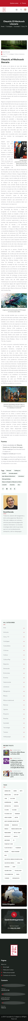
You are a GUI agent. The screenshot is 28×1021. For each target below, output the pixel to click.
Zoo (19, 484)
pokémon (18, 847)
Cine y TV (24, 26)
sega (18, 863)
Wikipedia (19, 445)
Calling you (17, 470)
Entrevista (8, 806)
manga (6, 828)
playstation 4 (8, 847)
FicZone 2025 (8, 813)
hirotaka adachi (13, 473)
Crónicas (5, 650)
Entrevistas (6, 673)
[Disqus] (14, 557)
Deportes (6, 664)
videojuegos (15, 878)
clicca (5, 459)
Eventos (5, 677)
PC (13, 840)
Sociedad (17, 26)
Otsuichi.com (6, 447)
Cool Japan (9, 26)
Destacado (6, 668)
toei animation (9, 874)
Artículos (6, 632)
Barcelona (8, 794)
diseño (16, 802)
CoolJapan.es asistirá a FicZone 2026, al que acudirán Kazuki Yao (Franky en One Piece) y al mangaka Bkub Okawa (17, 764)
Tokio (17, 874)
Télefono (3, 988)
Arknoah (8, 470)
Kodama (7, 825)
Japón (16, 817)
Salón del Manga (9, 863)
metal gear (17, 832)
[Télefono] (13, 985)
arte (21, 790)
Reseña (6, 851)
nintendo (7, 840)
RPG (6, 855)
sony (14, 866)
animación (7, 790)
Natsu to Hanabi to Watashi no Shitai (11, 482)
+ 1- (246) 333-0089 (14, 928)
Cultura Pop (6, 659)
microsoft (8, 836)
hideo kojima (8, 817)
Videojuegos (7, 736)
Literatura (21, 54)
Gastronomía (7, 682)
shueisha (12, 484)
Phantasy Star (9, 844)
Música (5, 696)
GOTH (4, 473)
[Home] (4, 10)
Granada (17, 813)
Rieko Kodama (15, 851)
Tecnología (6, 727)
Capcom (16, 794)
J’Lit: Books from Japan (16, 447)
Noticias (5, 705)
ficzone (14, 809)
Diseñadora (8, 802)
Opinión (5, 709)
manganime (8, 832)
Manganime (4, 56)
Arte (4, 627)
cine (6, 798)
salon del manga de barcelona (13, 859)
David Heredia (6, 52)
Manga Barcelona (16, 828)
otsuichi (4, 484)
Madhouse (15, 825)
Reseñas (5, 718)
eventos (16, 806)
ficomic (7, 809)
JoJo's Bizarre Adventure (8, 476)
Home (2, 26)
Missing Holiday (6, 479)
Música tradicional (8, 700)
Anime (15, 790)
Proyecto (6, 714)
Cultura (16, 54)
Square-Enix (8, 870)
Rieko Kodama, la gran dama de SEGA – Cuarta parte (17, 774)
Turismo (5, 732)
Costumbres (6, 646)
